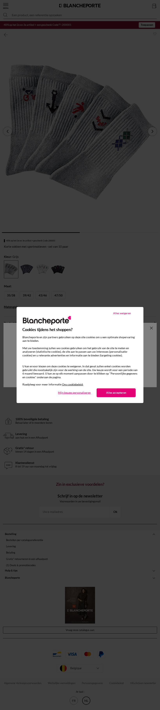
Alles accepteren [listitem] (116, 392)
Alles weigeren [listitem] (122, 313)
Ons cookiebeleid (72, 384)
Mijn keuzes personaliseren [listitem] (74, 392)
